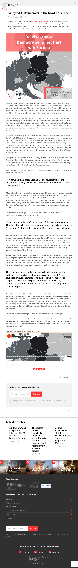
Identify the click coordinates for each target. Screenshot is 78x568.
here (7, 29)
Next (69, 410)
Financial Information (13, 503)
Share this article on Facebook (37, 369)
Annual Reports (11, 507)
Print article (65, 377)
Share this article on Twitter (34, 369)
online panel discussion (41, 21)
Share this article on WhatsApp (44, 369)
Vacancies (9, 499)
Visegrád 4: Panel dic (13, 364)
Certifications (10, 514)
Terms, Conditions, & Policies (16, 510)
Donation (9, 518)
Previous (10, 410)
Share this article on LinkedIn (40, 369)
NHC (7, 364)
